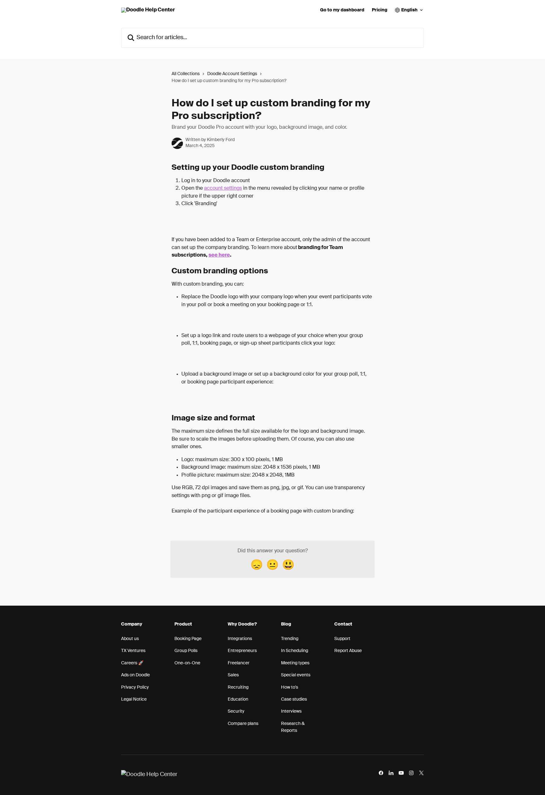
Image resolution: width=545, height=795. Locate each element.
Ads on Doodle (135, 675)
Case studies (294, 699)
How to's (289, 687)
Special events (295, 675)
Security (236, 711)
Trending (289, 639)
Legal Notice (134, 699)
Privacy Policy (135, 687)
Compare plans (243, 723)
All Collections (186, 74)
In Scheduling (294, 651)
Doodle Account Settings (232, 74)
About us (130, 639)
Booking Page (188, 639)
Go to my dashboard (342, 10)
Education (238, 699)
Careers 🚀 (132, 663)
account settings (223, 188)
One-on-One (187, 663)
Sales (233, 675)
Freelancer (238, 663)
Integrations (240, 639)
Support (342, 639)
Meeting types (295, 663)
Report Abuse (348, 651)
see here (219, 255)
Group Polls (185, 651)
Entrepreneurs (242, 651)
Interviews (291, 711)
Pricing (379, 10)
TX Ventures (133, 651)
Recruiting (238, 687)
